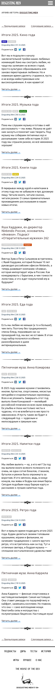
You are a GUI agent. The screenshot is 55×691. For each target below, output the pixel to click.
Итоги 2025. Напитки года (21, 443)
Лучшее (27, 660)
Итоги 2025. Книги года (19, 167)
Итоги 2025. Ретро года (19, 510)
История (46, 651)
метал (15, 111)
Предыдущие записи (13, 26)
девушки (12, 374)
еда (3, 311)
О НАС (39, 660)
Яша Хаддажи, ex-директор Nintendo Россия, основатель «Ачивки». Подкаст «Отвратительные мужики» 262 (25, 232)
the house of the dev (27, 669)
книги (15, 174)
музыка (23, 111)
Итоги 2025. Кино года (18, 35)
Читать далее (11, 89)
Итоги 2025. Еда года (17, 304)
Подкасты (10, 651)
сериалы (12, 42)
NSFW (4, 374)
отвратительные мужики (12, 245)
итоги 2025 (6, 111)
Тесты (33, 651)
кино (4, 42)
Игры (16, 660)
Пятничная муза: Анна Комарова (26, 367)
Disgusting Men (29, 12)
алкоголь (6, 450)
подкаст (27, 245)
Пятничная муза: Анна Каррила (25, 573)
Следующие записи (42, 26)
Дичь (23, 651)
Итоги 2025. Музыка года (20, 104)
